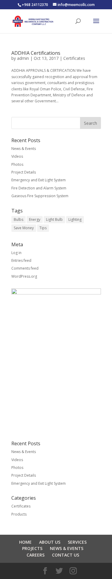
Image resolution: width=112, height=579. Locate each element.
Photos (17, 164)
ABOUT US (49, 542)
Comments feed (25, 268)
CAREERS (36, 555)
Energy (34, 219)
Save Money (24, 227)
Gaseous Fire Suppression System (39, 195)
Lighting (75, 219)
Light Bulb (54, 219)
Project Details (23, 172)
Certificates (74, 58)
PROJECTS (32, 548)
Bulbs (18, 219)
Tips (43, 227)
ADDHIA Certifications (35, 53)
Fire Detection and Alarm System (38, 188)
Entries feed (21, 260)
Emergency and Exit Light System (38, 180)
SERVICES (77, 542)
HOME (25, 542)
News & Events (23, 148)
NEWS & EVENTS (66, 548)
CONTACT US (65, 555)
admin (23, 58)
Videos (17, 156)
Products (19, 514)
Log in (16, 252)
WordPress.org (24, 276)
